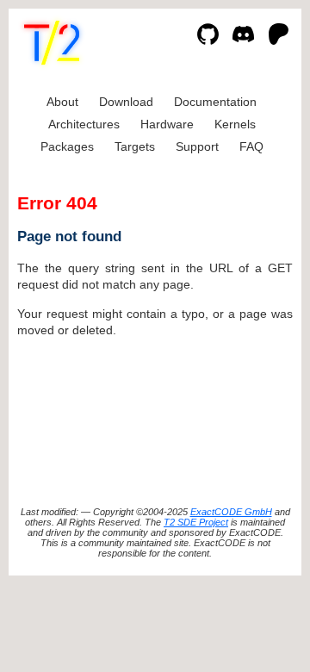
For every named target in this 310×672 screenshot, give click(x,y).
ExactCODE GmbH (231, 512)
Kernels (235, 124)
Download (126, 102)
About (62, 102)
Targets (135, 146)
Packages (67, 146)
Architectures (84, 124)
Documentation (215, 102)
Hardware (167, 124)
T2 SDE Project (196, 522)
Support (197, 146)
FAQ (251, 146)
